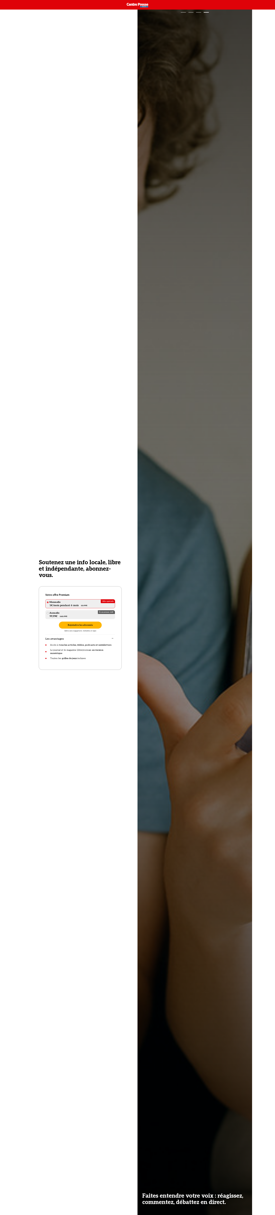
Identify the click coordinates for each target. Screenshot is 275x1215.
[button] (183, 12)
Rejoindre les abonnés (80, 625)
